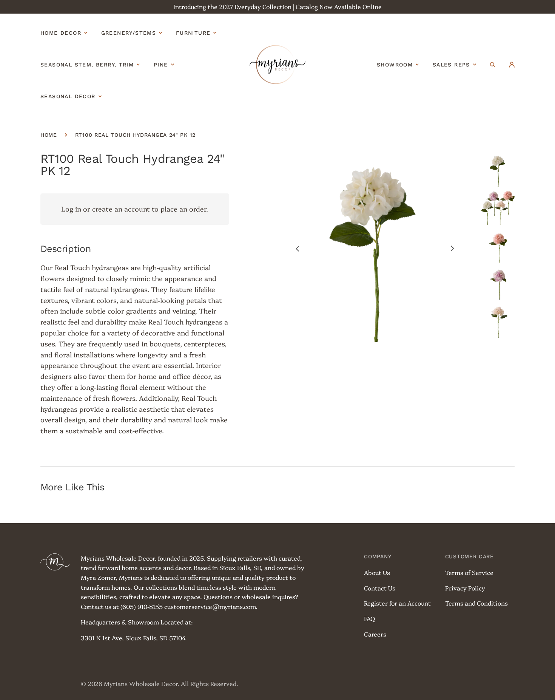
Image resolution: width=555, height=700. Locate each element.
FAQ (369, 618)
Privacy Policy (465, 588)
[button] (492, 64)
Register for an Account (397, 603)
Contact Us (379, 588)
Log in (71, 208)
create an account (121, 208)
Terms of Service (469, 572)
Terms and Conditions (476, 603)
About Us (377, 572)
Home (48, 135)
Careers (375, 634)
